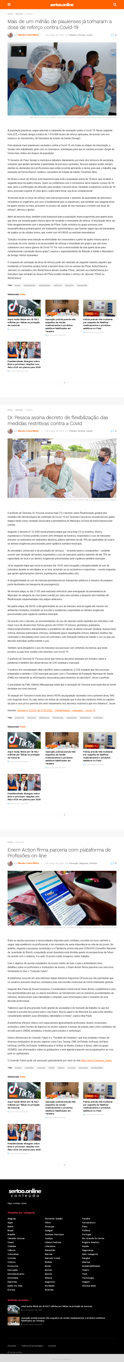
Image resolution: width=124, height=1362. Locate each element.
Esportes (12, 1282)
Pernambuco (89, 1222)
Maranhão (50, 1250)
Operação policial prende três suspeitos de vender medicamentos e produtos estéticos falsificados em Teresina (60, 325)
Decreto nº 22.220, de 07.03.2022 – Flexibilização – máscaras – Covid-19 (56, 710)
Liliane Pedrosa (53, 1242)
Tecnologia (88, 1278)
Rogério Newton (90, 1242)
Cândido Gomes (16, 1238)
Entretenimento (16, 1274)
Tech (84, 1274)
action (18, 1068)
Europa (11, 1289)
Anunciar (12, 1346)
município (72, 717)
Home (10, 14)
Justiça (48, 1238)
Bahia (10, 1226)
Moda (48, 1266)
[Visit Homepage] (62, 4)
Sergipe (86, 1258)
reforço (58, 285)
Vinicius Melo (89, 1286)
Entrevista (13, 1278)
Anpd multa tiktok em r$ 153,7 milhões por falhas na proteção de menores (24, 322)
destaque (44, 717)
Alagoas (12, 1218)
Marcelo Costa (52, 1258)
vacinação (82, 285)
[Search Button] (114, 4)
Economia (13, 1266)
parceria (83, 1068)
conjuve (41, 1068)
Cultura (11, 1262)
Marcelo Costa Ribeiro (28, 35)
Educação (20, 842)
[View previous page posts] (59, 383)
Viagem (86, 1282)
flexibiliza (58, 717)
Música (48, 1278)
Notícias (19, 14)
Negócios (83, 863)
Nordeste (49, 1286)
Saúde (89, 35)
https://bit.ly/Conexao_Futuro (96, 1060)
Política (86, 1230)
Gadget (49, 1230)
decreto (31, 717)
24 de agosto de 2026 (18, 371)
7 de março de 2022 (54, 35)
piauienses (44, 285)
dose (17, 285)
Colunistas (13, 1254)
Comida (12, 1258)
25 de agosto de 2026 (18, 329)
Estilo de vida (15, 1286)
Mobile (48, 1262)
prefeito (98, 717)
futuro (61, 1068)
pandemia (85, 717)
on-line (71, 1068)
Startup (86, 1262)
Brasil (13, 314)
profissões (97, 1068)
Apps (10, 1222)
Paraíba (86, 1218)
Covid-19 (19, 717)
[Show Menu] (9, 4)
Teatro (85, 1270)
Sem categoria (90, 1254)
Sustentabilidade (91, 1266)
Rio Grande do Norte (93, 1238)
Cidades (29, 14)
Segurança (87, 1250)
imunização (29, 285)
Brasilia (52, 314)
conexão (29, 1068)
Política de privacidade (32, 1346)
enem (51, 1068)
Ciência (11, 1250)
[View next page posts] (65, 383)
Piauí (84, 1226)
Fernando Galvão (54, 1218)
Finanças (49, 1226)
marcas (48, 1254)
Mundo (48, 1270)
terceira (69, 285)
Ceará (11, 1242)
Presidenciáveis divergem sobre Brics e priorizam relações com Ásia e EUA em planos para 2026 (24, 364)
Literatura (50, 1246)
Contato (52, 1346)
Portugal (86, 1234)
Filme (48, 1222)
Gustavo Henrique (54, 1234)
